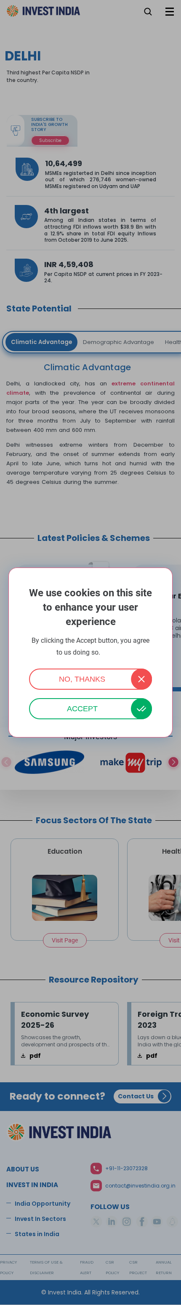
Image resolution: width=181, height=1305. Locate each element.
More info (113, 653)
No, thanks (82, 679)
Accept (82, 708)
